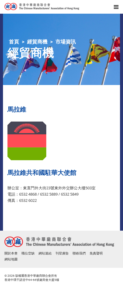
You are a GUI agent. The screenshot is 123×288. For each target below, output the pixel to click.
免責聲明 (96, 253)
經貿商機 (37, 42)
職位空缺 (28, 253)
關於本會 (11, 253)
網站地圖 (11, 259)
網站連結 (45, 253)
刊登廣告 (62, 253)
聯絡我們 (79, 253)
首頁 (14, 42)
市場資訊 (66, 42)
